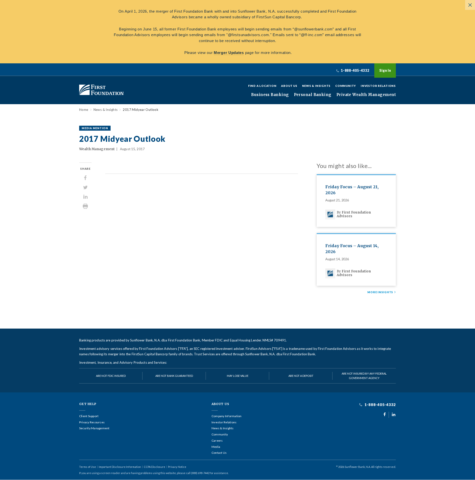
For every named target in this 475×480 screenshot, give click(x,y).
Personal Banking (313, 95)
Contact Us (219, 453)
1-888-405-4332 (379, 405)
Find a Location (262, 85)
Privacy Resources (92, 422)
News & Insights (316, 85)
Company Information (227, 416)
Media (216, 447)
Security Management (94, 428)
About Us (289, 85)
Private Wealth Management (366, 95)
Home (83, 110)
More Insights (380, 292)
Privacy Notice (177, 466)
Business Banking (270, 95)
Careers (217, 440)
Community (345, 85)
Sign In (385, 70)
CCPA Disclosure (154, 466)
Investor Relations (378, 85)
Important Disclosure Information (120, 466)
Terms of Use (87, 466)
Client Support (88, 416)
